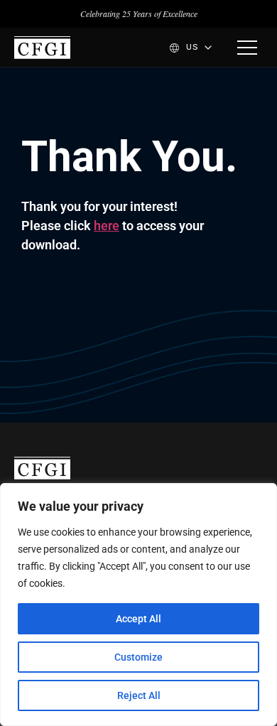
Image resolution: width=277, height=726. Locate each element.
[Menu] (247, 47)
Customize (138, 657)
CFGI (42, 47)
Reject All (139, 695)
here (106, 225)
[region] (138, 604)
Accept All (138, 618)
